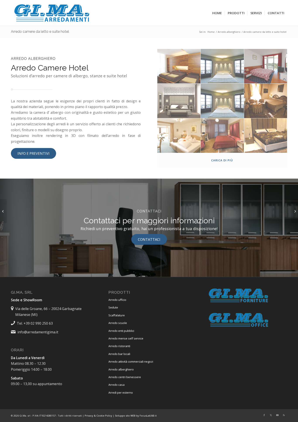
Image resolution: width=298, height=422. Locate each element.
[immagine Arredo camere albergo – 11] (266, 135)
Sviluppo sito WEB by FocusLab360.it (136, 415)
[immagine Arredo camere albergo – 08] (179, 135)
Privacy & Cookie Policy (98, 415)
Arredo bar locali (119, 354)
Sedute (113, 307)
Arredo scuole (117, 323)
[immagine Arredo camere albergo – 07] (266, 101)
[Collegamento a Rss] (284, 415)
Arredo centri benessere (124, 377)
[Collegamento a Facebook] (264, 415)
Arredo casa (116, 385)
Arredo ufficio (117, 300)
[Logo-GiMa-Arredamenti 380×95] (52, 13)
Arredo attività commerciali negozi (130, 361)
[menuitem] (217, 13)
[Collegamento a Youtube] (277, 415)
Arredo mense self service (125, 338)
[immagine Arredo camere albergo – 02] (222, 66)
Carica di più (222, 160)
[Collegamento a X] (270, 415)
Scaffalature (116, 315)
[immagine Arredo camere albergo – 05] (179, 101)
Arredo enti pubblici (121, 331)
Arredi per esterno (120, 392)
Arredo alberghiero (121, 369)
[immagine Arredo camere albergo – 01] (179, 66)
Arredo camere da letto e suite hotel (40, 31)
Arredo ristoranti (119, 346)
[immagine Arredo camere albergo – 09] (222, 135)
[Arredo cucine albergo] (294, 211)
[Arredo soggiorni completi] (3, 211)
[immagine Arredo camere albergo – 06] (222, 101)
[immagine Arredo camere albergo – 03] (266, 66)
